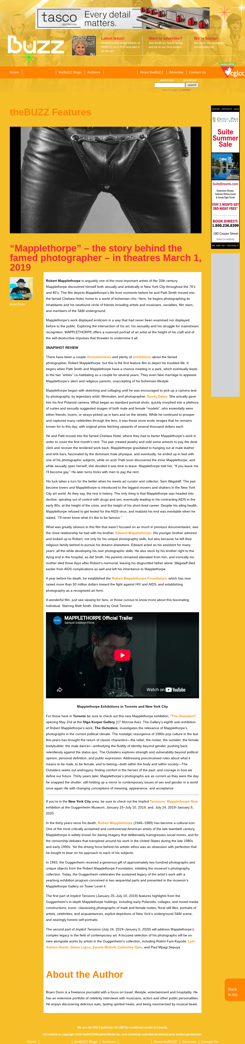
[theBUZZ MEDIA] (120, 72)
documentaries (99, 357)
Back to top (233, 992)
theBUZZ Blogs (70, 72)
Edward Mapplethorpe (133, 533)
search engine (170, 89)
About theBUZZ (151, 72)
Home (14, 72)
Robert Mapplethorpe (115, 823)
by (184, 89)
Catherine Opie (130, 947)
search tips (167, 80)
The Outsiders (183, 716)
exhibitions (142, 357)
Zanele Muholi (104, 947)
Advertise (176, 72)
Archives (93, 72)
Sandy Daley (157, 396)
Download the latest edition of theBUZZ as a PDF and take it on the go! (120, 47)
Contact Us (197, 72)
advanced (189, 80)
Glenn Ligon (80, 947)
